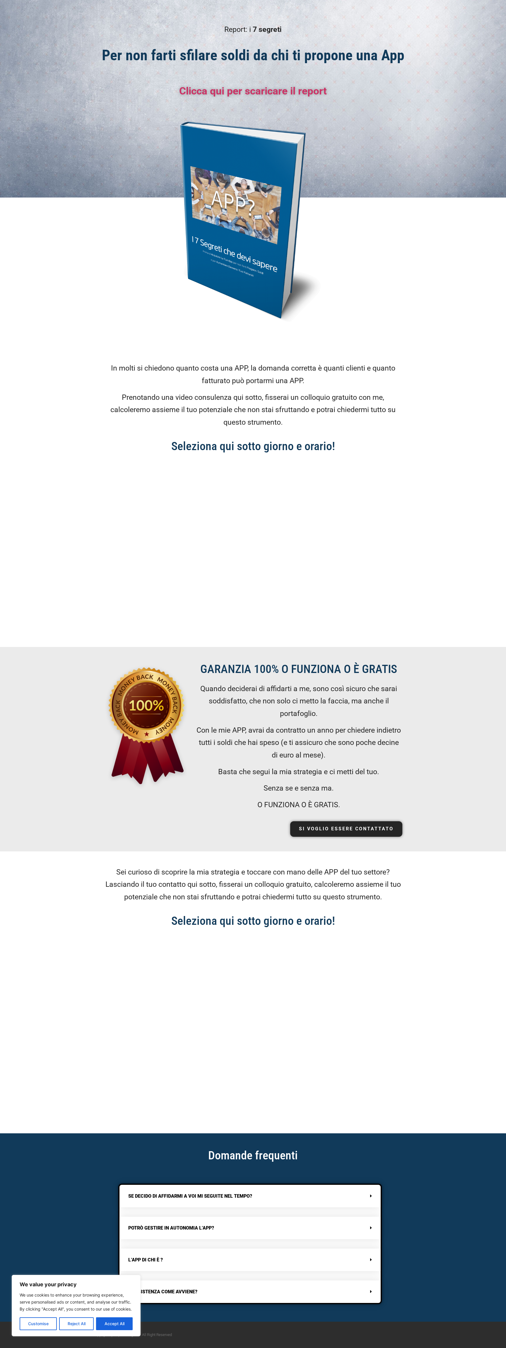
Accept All (114, 1323)
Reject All (77, 1323)
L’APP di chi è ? (145, 1260)
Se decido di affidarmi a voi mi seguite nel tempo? (190, 1196)
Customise (38, 1323)
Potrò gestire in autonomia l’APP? (171, 1228)
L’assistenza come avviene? (162, 1291)
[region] (76, 1305)
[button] (250, 1196)
